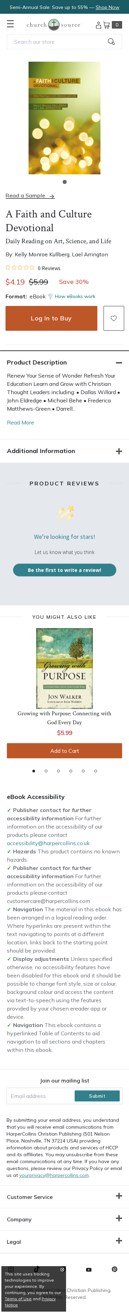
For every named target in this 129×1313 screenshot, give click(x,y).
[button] (65, 182)
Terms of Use (18, 1298)
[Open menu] (10, 23)
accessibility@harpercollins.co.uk (48, 843)
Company (19, 1219)
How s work (75, 296)
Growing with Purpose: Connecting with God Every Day (64, 718)
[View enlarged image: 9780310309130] (64, 118)
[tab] (33, 771)
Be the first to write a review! (64, 570)
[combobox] (64, 41)
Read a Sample (25, 195)
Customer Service (30, 1196)
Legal (14, 1241)
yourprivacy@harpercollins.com (54, 1175)
